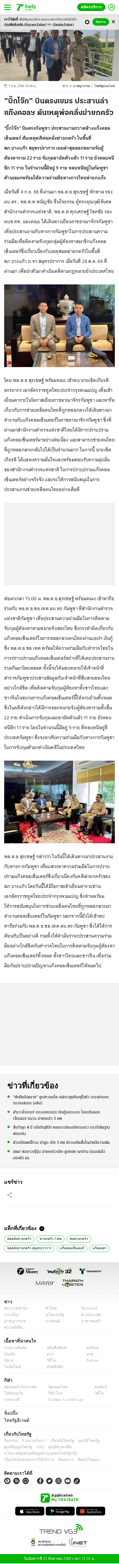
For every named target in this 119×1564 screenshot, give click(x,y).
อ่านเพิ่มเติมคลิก (25, 24)
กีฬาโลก (51, 1393)
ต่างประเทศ (89, 1315)
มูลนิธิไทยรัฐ (82, 1441)
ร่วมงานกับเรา (32, 1441)
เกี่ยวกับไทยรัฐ (58, 1441)
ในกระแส (87, 1309)
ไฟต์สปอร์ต (12, 1393)
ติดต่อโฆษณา (80, 1460)
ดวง (48, 1354)
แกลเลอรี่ (11, 1400)
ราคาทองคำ (90, 1321)
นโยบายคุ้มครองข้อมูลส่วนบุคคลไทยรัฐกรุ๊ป (36, 1453)
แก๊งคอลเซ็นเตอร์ (69, 1247)
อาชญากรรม (84, 86)
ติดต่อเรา (58, 1460)
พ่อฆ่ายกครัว (76, 1238)
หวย (87, 1354)
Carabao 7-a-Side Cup (64, 1400)
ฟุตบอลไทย (53, 1387)
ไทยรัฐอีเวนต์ (15, 1420)
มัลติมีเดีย (52, 1367)
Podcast (91, 1360)
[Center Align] (113, 22)
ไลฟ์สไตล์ (11, 1367)
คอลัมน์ (89, 1348)
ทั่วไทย (49, 1309)
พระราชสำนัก (14, 1309)
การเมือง (11, 1315)
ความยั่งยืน (12, 1328)
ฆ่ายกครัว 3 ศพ (49, 1238)
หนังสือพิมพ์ (54, 1348)
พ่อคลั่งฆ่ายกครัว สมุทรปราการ (28, 1247)
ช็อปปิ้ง (10, 1413)
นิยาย (8, 1360)
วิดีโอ (49, 1360)
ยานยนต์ (50, 1321)
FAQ (36, 1447)
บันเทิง (9, 1354)
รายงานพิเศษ (14, 1348)
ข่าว (68, 86)
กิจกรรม (10, 1441)
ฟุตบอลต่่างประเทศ (18, 1387)
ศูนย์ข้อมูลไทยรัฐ (16, 1447)
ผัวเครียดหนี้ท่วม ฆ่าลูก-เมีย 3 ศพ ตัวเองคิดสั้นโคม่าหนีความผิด (61, 1142)
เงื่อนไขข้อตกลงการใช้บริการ (25, 1460)
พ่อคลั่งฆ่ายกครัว (18, 1238)
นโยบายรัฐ (52, 1315)
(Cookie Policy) (63, 24)
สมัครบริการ (92, 7)
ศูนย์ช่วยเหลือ (54, 1447)
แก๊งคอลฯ (95, 1247)
